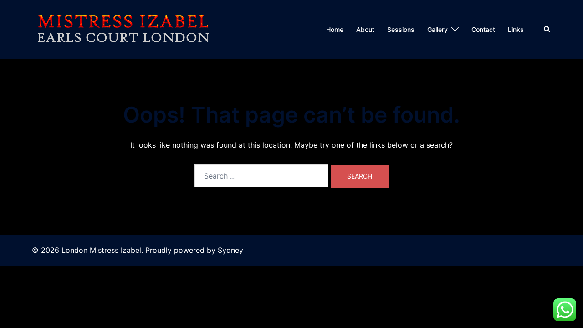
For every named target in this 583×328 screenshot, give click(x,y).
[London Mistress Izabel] (123, 28)
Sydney (230, 250)
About (365, 29)
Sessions (400, 29)
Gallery (437, 29)
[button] (547, 29)
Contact (483, 29)
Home (334, 29)
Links (516, 29)
